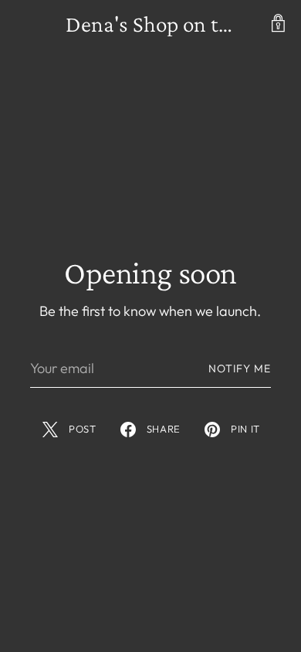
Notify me (239, 368)
